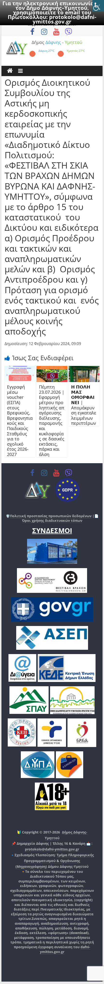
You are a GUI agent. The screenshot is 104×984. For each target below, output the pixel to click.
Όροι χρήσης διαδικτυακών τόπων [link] (52, 520)
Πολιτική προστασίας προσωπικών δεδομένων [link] (50, 516)
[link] (98, 6)
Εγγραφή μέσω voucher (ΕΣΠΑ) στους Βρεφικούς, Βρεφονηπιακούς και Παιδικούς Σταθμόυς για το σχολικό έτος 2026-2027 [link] (20, 420)
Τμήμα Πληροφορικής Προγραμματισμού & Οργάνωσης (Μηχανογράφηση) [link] (54, 861)
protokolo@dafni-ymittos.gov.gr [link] (64, 19)
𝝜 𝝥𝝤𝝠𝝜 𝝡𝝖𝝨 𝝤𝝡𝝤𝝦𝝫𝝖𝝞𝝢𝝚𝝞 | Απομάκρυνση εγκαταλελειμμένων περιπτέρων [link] (83, 405)
